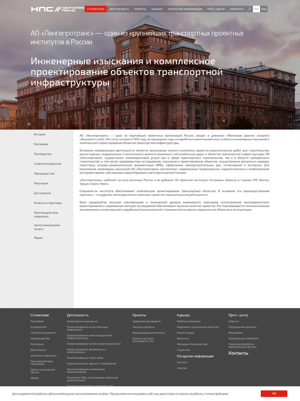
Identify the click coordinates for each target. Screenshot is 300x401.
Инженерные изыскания (82, 321)
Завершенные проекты (146, 321)
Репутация (41, 183)
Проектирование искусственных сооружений (87, 328)
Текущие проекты (143, 327)
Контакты (237, 9)
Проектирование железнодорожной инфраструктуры (89, 336)
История (40, 134)
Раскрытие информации (185, 9)
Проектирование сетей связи (85, 358)
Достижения (42, 193)
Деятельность (119, 9)
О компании (95, 9)
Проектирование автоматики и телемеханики (86, 350)
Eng (263, 9)
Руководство (42, 154)
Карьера (157, 9)
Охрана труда (185, 332)
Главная (35, 25)
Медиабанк (236, 332)
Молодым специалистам (192, 344)
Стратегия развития (47, 163)
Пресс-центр (216, 9)
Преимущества (44, 173)
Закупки (182, 368)
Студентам (183, 350)
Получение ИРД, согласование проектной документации (92, 379)
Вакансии (183, 338)
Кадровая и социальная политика (198, 327)
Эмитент (182, 362)
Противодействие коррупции (46, 214)
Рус (256, 9)
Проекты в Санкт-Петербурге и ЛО (143, 339)
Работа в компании (189, 321)
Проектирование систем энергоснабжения (94, 343)
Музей (38, 237)
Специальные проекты (242, 327)
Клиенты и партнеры (48, 202)
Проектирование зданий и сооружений (91, 363)
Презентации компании (244, 338)
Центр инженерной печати (47, 226)
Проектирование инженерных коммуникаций (86, 370)
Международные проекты (148, 332)
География (41, 144)
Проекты (140, 9)
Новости (234, 321)
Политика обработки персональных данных (243, 345)
